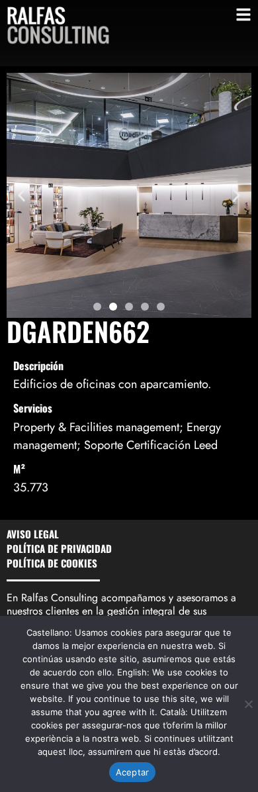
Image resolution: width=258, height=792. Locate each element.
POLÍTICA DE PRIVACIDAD (59, 548)
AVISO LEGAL (33, 533)
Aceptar (133, 772)
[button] (21, 195)
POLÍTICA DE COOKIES (52, 563)
